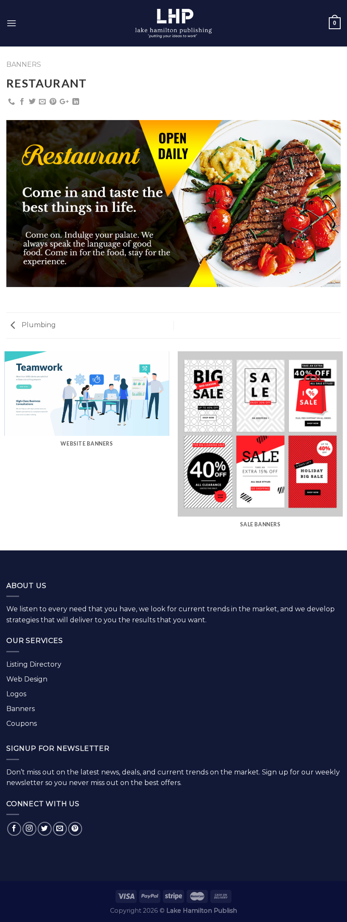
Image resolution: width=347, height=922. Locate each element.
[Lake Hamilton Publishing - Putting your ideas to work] (173, 23)
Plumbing (38, 325)
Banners (23, 64)
